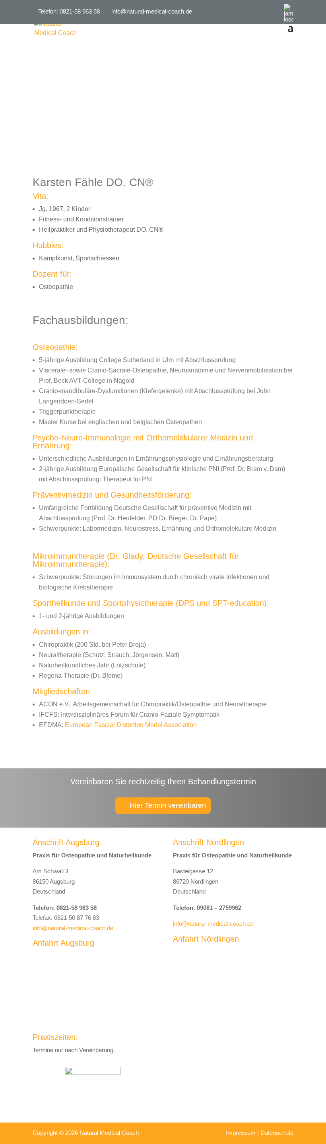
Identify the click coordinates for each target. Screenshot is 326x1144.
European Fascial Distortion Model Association (131, 724)
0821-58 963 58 (80, 11)
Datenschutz (276, 1132)
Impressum (241, 1132)
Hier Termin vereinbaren (168, 805)
